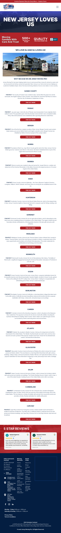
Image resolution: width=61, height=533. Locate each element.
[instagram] (9, 504)
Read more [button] (24, 447)
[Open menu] (57, 7)
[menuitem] (20, 463)
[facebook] (5, 504)
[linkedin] (12, 504)
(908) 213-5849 (8, 473)
